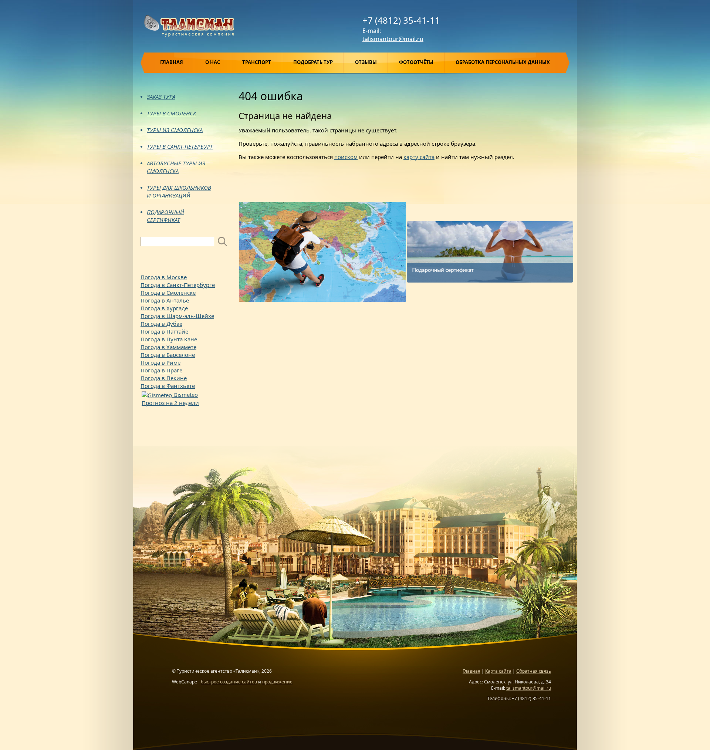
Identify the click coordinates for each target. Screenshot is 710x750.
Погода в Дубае (161, 323)
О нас (212, 62)
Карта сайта (498, 671)
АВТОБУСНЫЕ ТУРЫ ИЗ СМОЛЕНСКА (176, 167)
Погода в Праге (161, 370)
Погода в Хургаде (164, 308)
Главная (171, 62)
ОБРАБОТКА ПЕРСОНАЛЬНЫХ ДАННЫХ (503, 62)
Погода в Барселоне (168, 354)
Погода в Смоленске (168, 292)
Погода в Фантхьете (168, 385)
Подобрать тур (313, 62)
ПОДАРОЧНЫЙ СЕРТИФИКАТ (165, 215)
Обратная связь (533, 671)
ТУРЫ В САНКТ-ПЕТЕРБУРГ (180, 146)
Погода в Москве (164, 277)
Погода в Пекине (164, 378)
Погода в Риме (160, 362)
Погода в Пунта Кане (169, 339)
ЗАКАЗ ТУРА (161, 96)
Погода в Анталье (165, 300)
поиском (346, 157)
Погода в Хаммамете (168, 347)
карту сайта (419, 157)
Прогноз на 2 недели (170, 402)
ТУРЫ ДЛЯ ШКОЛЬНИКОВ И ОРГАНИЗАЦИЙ (179, 191)
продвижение (277, 682)
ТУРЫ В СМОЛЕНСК (171, 113)
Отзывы (366, 62)
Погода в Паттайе (164, 331)
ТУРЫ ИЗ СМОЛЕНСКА (175, 130)
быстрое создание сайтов (229, 682)
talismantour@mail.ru (392, 39)
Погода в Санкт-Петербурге (178, 284)
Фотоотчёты (416, 62)
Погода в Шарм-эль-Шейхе (177, 316)
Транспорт (256, 62)
